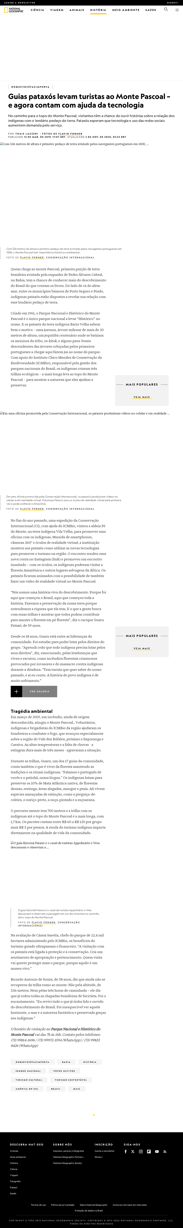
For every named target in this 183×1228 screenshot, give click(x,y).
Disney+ (173, 3)
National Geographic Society (67, 1163)
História (90, 1062)
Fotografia (15, 1181)
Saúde (13, 1193)
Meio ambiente (18, 1157)
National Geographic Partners (68, 1157)
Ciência (13, 1169)
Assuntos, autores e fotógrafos (68, 1151)
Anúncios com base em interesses (130, 1205)
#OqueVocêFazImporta (30, 87)
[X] (133, 1153)
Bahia (66, 1062)
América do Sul (27, 1089)
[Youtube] (157, 1153)
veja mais (142, 397)
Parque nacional (28, 1071)
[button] (58, 695)
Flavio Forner (70, 133)
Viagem (14, 1175)
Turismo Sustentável (71, 1080)
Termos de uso (38, 1205)
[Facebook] (125, 1153)
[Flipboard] (149, 1153)
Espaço (13, 1187)
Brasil (56, 1089)
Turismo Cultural (29, 1080)
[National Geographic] (6, 10)
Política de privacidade (62, 1205)
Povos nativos (64, 1071)
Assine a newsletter (19, 3)
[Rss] (165, 1153)
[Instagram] (141, 1153)
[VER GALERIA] (58, 695)
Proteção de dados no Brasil (89, 1210)
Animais (14, 1151)
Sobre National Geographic (94, 1205)
